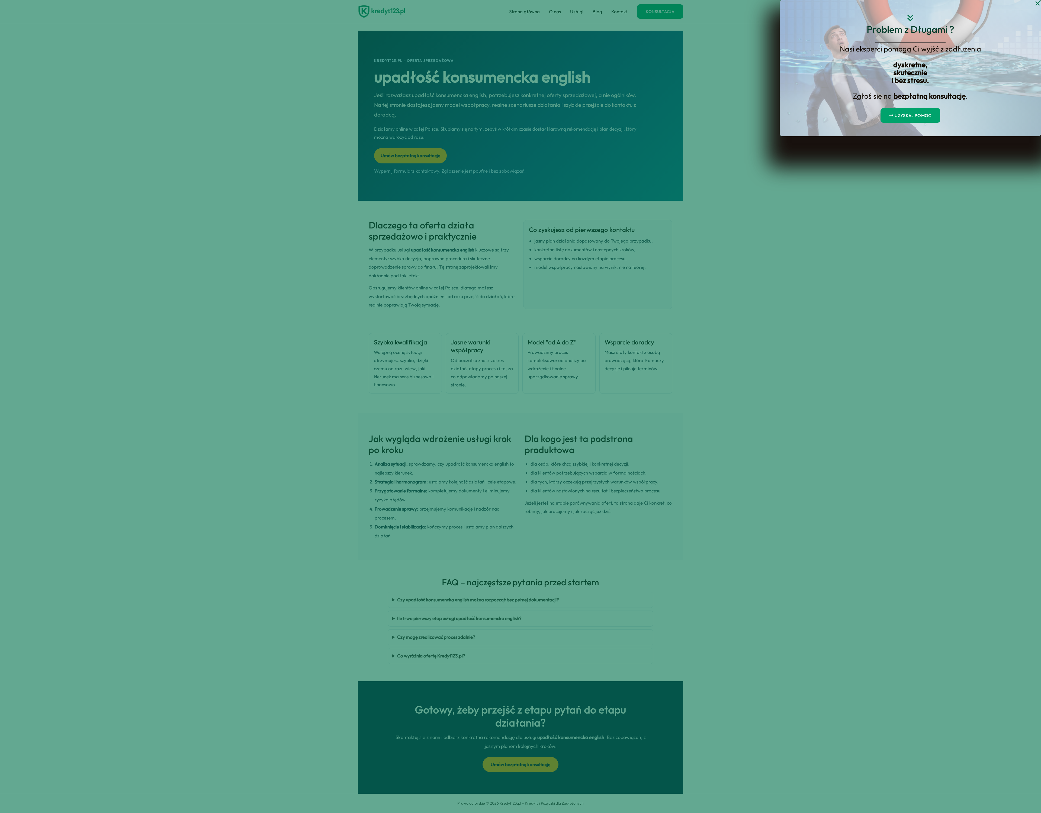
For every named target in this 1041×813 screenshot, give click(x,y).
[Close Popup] (1037, 3)
